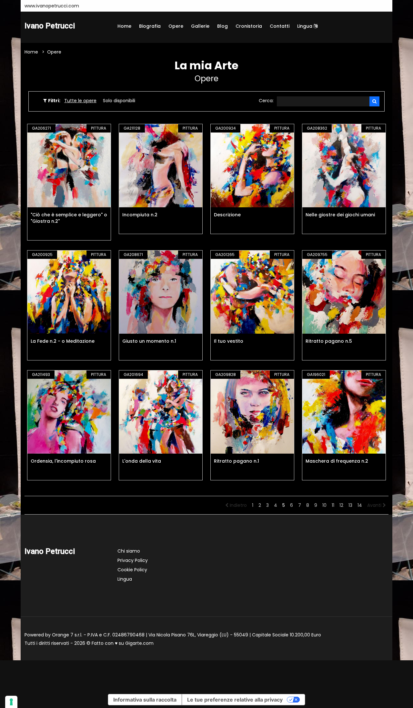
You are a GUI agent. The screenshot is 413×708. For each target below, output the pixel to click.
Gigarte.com (139, 643)
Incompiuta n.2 (139, 214)
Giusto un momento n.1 (149, 341)
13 (350, 505)
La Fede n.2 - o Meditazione (63, 341)
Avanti (375, 505)
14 (360, 505)
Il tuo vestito (228, 341)
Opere (175, 26)
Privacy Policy (132, 560)
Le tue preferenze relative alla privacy (235, 699)
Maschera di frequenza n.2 (337, 461)
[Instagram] (92, 5)
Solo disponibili (119, 100)
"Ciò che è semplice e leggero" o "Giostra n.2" (69, 217)
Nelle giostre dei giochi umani (340, 214)
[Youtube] (112, 5)
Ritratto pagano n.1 (236, 461)
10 (324, 505)
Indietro (237, 505)
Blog (222, 26)
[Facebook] (102, 5)
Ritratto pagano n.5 (329, 341)
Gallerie (200, 26)
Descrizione (227, 214)
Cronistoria (249, 26)
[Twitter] (121, 5)
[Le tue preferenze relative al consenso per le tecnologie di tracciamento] (11, 702)
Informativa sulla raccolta (144, 699)
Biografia (150, 26)
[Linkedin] (131, 5)
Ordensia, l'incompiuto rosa (63, 461)
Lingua (305, 26)
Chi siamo (128, 551)
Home (124, 26)
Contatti (279, 26)
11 (333, 505)
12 (341, 505)
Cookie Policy (132, 569)
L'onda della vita (141, 461)
